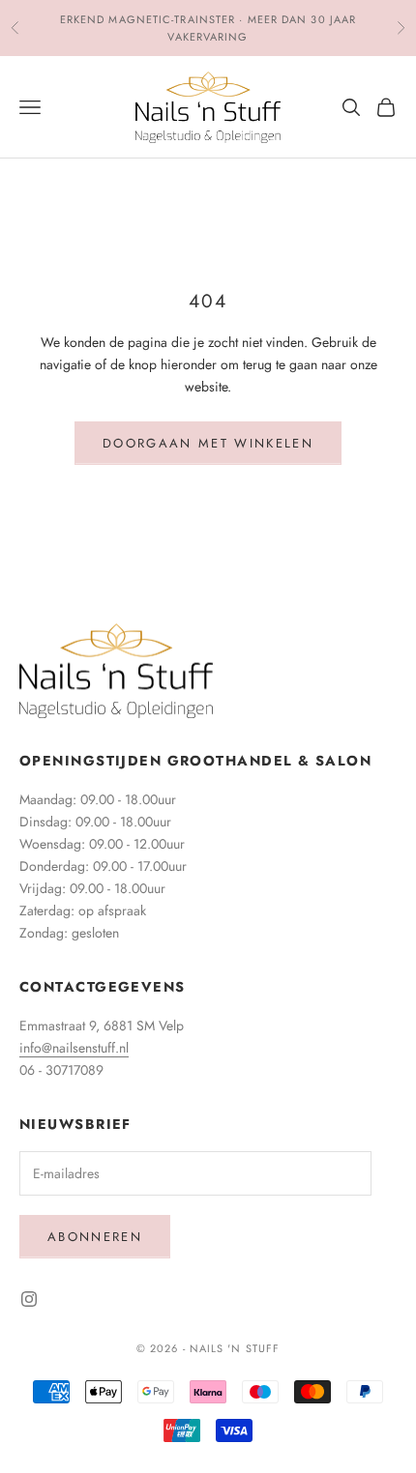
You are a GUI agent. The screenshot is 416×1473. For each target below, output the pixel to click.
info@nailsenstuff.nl (74, 1047)
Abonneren (94, 1237)
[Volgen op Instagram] (29, 1299)
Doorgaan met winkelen (208, 443)
